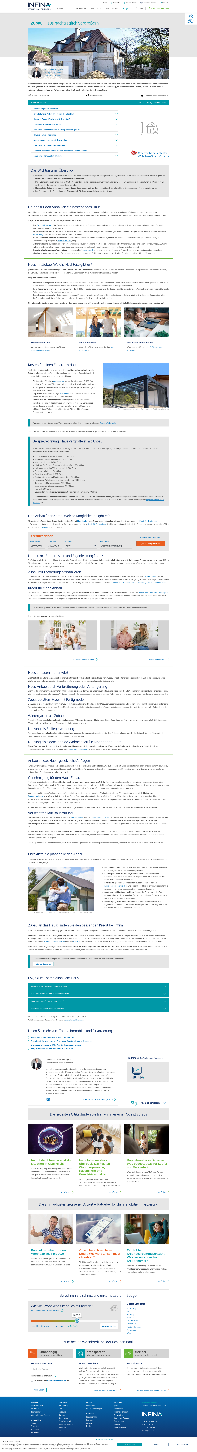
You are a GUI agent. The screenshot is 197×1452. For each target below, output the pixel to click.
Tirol (129, 1311)
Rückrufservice (120, 1427)
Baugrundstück (87, 250)
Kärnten (130, 1317)
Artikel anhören (96, 95)
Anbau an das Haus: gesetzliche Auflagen (51, 140)
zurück (141, 102)
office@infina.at (148, 1431)
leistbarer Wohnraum (79, 749)
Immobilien (96, 8)
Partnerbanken (112, 8)
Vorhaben (68, 541)
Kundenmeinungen (94, 1409)
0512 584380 (160, 1406)
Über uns (139, 8)
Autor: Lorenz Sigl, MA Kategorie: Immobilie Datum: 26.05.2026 (54, 72)
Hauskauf (48, 941)
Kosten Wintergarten (108, 423)
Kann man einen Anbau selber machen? (47, 1001)
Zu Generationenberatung (83, 659)
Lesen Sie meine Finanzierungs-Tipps (98, 1099)
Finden (33, 1423)
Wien (129, 1333)
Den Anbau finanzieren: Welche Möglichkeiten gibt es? (57, 129)
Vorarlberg (131, 1308)
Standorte (63, 1402)
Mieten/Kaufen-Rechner (41, 1415)
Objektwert (52, 541)
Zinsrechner (35, 1412)
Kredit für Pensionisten (97, 524)
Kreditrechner (63, 8)
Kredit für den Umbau (148, 521)
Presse (89, 1402)
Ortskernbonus (150, 576)
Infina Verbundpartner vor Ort (106, 1390)
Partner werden (120, 1421)
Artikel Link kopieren (40, 95)
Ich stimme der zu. (51, 1381)
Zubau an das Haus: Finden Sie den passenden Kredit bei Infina (60, 150)
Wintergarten (58, 381)
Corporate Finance (121, 1418)
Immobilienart (105, 541)
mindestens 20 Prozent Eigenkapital (153, 592)
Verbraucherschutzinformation (74, 1020)
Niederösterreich (134, 1327)
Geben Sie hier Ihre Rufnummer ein (151, 1390)
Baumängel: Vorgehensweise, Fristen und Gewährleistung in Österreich (61, 1041)
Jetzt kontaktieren (43, 964)
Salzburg (130, 1314)
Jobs (116, 1406)
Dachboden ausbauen (40, 350)
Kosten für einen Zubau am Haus (47, 124)
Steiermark (131, 1324)
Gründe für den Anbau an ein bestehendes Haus (54, 114)
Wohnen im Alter (64, 241)
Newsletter (118, 1415)
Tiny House (64, 393)
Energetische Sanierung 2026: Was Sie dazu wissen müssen (56, 1045)
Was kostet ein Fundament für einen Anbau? (49, 986)
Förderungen (44, 527)
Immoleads (118, 1409)
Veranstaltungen (121, 1412)
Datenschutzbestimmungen (104, 1439)
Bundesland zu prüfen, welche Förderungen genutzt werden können (140, 582)
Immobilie (90, 1420)
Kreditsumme (35, 541)
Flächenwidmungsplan (100, 817)
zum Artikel (65, 1192)
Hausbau (76, 941)
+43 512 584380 (149, 1427)
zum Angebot (109, 1326)
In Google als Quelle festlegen (156, 95)
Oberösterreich (133, 1321)
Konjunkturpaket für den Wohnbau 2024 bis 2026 (52, 1049)
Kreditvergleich (80, 8)
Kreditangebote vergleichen (115, 886)
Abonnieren (39, 1390)
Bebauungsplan (77, 817)
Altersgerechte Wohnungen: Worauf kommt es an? (53, 1037)
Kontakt (117, 1424)
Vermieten (35, 1432)
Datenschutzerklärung (56, 1381)
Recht (88, 1426)
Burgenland (131, 1330)
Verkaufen (35, 1429)
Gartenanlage (38, 234)
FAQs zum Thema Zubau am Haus (48, 156)
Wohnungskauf (59, 941)
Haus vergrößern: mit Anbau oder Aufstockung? (50, 994)
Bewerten (35, 1426)
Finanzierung (91, 1417)
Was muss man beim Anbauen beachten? (48, 1008)
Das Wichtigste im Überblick (46, 108)
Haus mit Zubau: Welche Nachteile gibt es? (52, 119)
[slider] (77, 1321)
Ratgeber (127, 8)
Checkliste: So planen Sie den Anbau (49, 145)
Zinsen (89, 1423)
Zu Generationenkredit (157, 659)
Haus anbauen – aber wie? (45, 135)
